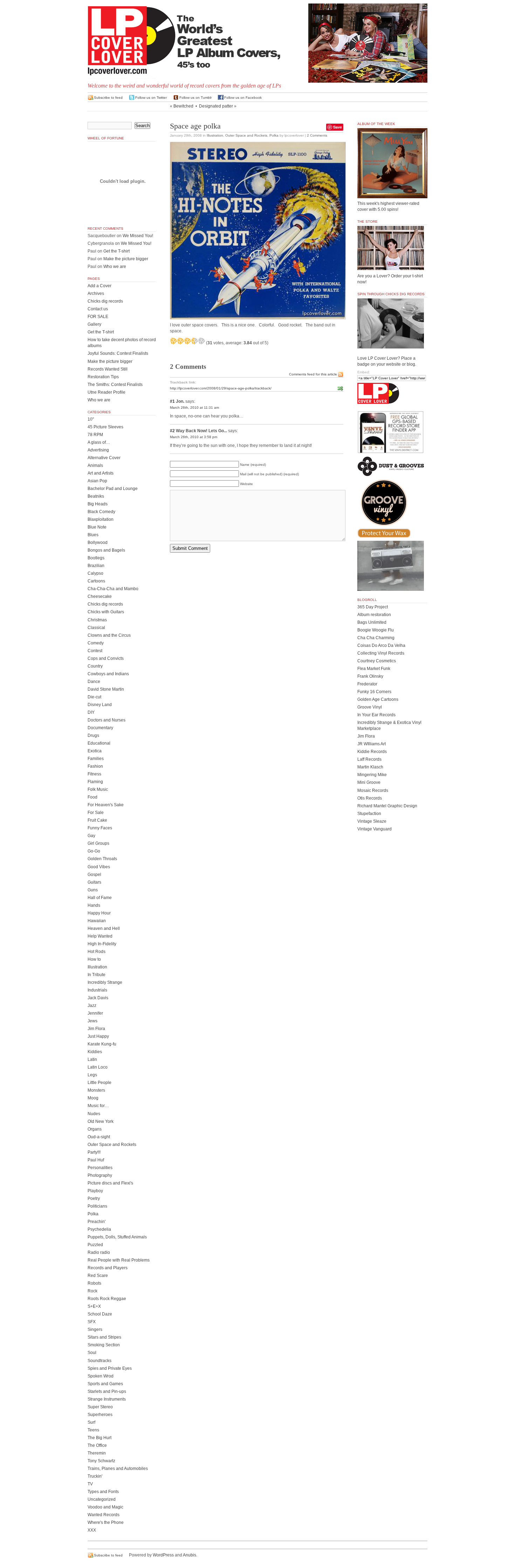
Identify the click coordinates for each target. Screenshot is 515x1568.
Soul (92, 1352)
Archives (96, 293)
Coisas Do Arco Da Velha (381, 645)
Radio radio (99, 1252)
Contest (95, 650)
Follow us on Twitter (151, 97)
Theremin (97, 1453)
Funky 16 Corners (374, 691)
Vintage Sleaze (371, 821)
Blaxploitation (101, 519)
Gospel (94, 874)
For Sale (96, 812)
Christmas (97, 619)
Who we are (114, 266)
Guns (93, 889)
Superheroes (100, 1414)
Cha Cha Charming (375, 637)
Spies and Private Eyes (110, 1368)
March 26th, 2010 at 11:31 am (194, 407)
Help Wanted (100, 936)
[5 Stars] (201, 340)
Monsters (96, 1090)
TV (90, 1483)
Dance (94, 681)
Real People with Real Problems (119, 1260)
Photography (100, 1175)
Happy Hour (99, 913)
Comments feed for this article (313, 374)
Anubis (189, 1555)
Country (95, 666)
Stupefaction (369, 813)
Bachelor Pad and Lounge (113, 488)
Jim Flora (96, 1028)
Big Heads (98, 504)
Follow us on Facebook (243, 97)
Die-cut (94, 697)
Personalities (100, 1167)
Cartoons (96, 581)
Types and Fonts (103, 1491)
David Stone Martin (106, 689)
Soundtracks (99, 1360)
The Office (97, 1445)
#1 (172, 401)
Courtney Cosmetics (376, 660)
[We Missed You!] (392, 191)
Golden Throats (102, 858)
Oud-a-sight (99, 1136)
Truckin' (95, 1476)
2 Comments (317, 135)
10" (91, 419)
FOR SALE (98, 316)
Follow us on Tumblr (195, 97)
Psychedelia (99, 1229)
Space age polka (195, 126)
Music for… (98, 1105)
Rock (92, 1291)
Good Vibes (99, 866)
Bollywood (98, 542)
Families (96, 758)
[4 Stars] (194, 340)
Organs (95, 1129)
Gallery (94, 324)
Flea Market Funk (373, 668)
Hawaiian (97, 920)
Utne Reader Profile (106, 392)
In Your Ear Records (376, 714)
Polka (274, 135)
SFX (92, 1321)
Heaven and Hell (104, 928)
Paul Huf (96, 1160)
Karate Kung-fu (102, 1044)
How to (94, 959)
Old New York (101, 1121)
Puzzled (95, 1244)
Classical (96, 627)
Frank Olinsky (370, 676)
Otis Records (369, 798)
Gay (91, 835)
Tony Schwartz (101, 1460)
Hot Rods (96, 951)
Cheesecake (100, 596)
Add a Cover (99, 285)
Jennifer (95, 1013)
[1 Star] (173, 340)
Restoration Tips (103, 376)
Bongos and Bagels (106, 550)
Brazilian (96, 565)
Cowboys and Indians (108, 673)
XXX (92, 1530)
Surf (91, 1422)
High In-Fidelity (102, 943)
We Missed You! (138, 235)
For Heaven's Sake (106, 804)
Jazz (92, 1005)
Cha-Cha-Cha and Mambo (113, 588)
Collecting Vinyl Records (380, 653)
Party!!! (94, 1152)
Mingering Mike (372, 774)
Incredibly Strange (105, 982)
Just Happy (98, 1036)
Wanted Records (103, 1514)
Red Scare (98, 1275)
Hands (94, 905)
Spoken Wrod (101, 1376)
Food (92, 797)
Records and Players (108, 1267)
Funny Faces (100, 828)
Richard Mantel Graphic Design (387, 805)
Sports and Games (105, 1383)
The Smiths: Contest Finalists (115, 384)
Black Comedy (101, 511)
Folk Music (98, 789)
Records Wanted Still (108, 369)
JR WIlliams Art (371, 743)
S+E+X (94, 1306)
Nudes (94, 1113)
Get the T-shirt (116, 251)
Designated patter (216, 106)
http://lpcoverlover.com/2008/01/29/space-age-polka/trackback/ (221, 388)
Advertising (98, 450)
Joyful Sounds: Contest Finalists (118, 353)
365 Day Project (372, 607)
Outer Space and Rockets (246, 135)
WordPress (163, 1555)
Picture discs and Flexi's (110, 1183)
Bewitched (183, 106)
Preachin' (96, 1221)
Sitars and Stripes (104, 1337)
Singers (95, 1329)
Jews (92, 1020)
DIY (91, 712)
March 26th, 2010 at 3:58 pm (193, 437)
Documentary (100, 727)
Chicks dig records (105, 301)
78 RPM (95, 434)
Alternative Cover (104, 457)
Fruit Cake (97, 820)
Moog (93, 1098)
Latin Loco (98, 1067)
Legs (92, 1074)
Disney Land (100, 704)
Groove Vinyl (369, 707)
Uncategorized (102, 1499)
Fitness (94, 774)
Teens (93, 1430)
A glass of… (99, 442)
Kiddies (95, 1051)
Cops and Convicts (106, 658)
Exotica (95, 750)
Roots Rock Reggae (107, 1298)
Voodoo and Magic (105, 1507)
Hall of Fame (100, 897)
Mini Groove (368, 782)
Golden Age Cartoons (377, 699)
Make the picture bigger (125, 258)
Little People (99, 1082)
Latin (92, 1059)
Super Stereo (100, 1406)
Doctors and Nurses (106, 720)
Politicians (97, 1206)
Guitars (94, 882)
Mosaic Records (372, 790)
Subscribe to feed (108, 97)
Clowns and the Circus (109, 635)
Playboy (95, 1190)
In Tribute (96, 974)
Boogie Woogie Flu (375, 630)
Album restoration (374, 614)
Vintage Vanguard (374, 829)
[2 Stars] (180, 340)
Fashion (95, 766)
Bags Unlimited (371, 622)
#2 (172, 430)
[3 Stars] (187, 340)
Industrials (97, 990)
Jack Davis (98, 997)
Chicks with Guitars (106, 611)
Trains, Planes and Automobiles (118, 1468)
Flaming (95, 781)
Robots (94, 1283)
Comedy (96, 643)
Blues (93, 534)
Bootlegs (96, 557)
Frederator (367, 684)
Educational (99, 743)
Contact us (98, 308)
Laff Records (369, 759)
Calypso (95, 573)
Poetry (94, 1198)
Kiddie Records (372, 751)
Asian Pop (97, 480)
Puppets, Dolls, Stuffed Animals (117, 1237)
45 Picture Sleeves (105, 426)
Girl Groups (98, 843)
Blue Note (97, 527)
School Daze (100, 1314)
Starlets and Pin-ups (107, 1391)
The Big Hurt (99, 1437)
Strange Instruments (107, 1399)
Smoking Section (104, 1344)
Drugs (93, 735)
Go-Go (94, 851)
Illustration (215, 135)
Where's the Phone (106, 1522)
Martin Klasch (370, 767)
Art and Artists (101, 473)
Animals (95, 465)
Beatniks (96, 496)
